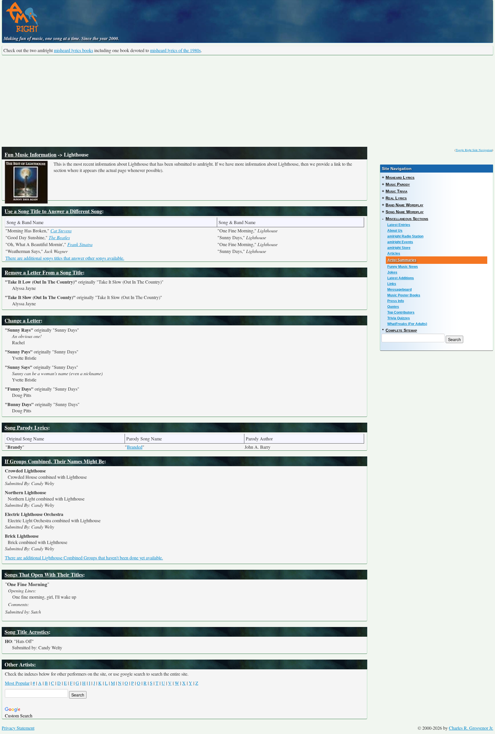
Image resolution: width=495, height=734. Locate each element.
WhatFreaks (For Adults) (407, 324)
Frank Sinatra (80, 244)
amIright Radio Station (405, 236)
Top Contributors (401, 312)
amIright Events (400, 242)
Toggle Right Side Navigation (474, 150)
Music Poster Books (403, 295)
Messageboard (399, 290)
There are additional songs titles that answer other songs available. (64, 258)
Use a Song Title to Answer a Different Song (53, 211)
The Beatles (59, 237)
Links (391, 284)
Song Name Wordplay (405, 211)
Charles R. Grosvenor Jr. (471, 728)
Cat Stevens (61, 230)
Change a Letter (23, 320)
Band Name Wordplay (404, 205)
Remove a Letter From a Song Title (44, 272)
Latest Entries (398, 225)
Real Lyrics (396, 198)
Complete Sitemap (401, 330)
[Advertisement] (247, 101)
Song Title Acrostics (27, 632)
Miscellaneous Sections (407, 218)
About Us (394, 231)
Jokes (392, 272)
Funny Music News (402, 267)
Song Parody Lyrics (26, 427)
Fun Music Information (30, 154)
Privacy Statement (18, 728)
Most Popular (17, 683)
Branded (134, 447)
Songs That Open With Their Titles (44, 574)
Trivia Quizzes (398, 318)
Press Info (395, 301)
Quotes (393, 307)
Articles (393, 254)
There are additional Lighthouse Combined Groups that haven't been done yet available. (84, 558)
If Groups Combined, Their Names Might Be (54, 461)
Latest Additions (400, 278)
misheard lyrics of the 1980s (175, 50)
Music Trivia (396, 191)
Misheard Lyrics (400, 177)
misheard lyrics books (73, 50)
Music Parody (398, 184)
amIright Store (398, 248)
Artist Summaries (402, 260)
